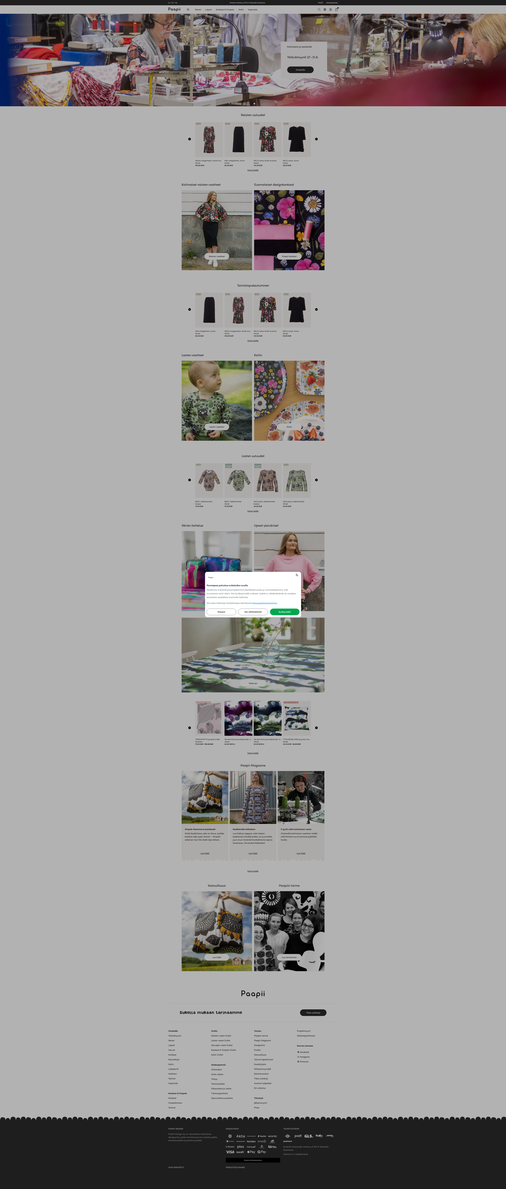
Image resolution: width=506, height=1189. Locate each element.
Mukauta (221, 612)
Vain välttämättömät (253, 612)
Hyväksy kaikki (285, 612)
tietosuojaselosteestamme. (264, 603)
